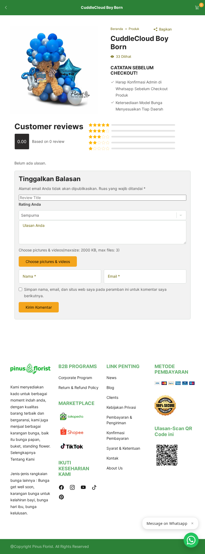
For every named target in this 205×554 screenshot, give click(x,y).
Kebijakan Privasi (121, 407)
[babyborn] (54, 69)
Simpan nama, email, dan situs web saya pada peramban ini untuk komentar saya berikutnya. (95, 292)
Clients (112, 397)
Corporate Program (75, 377)
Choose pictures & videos (48, 261)
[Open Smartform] (191, 540)
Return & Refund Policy (78, 387)
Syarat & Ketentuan (123, 448)
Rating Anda (30, 204)
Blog (110, 387)
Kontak (113, 458)
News (111, 377)
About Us (115, 468)
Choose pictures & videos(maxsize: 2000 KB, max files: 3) (69, 250)
